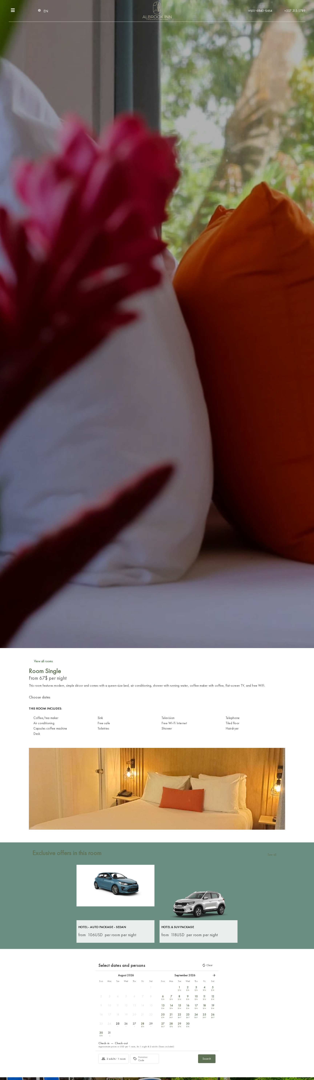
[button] (32, 788)
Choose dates (39, 697)
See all (272, 854)
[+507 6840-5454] (246, 10)
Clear (209, 965)
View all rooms (43, 661)
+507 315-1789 (294, 11)
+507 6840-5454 (260, 10)
